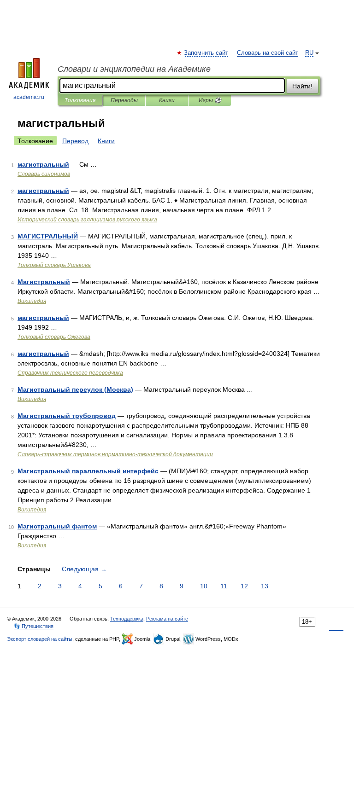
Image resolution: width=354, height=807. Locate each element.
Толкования (80, 100)
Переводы (124, 100)
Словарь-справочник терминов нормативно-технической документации (115, 454)
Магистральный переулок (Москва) (75, 389)
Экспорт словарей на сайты (39, 639)
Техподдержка (126, 618)
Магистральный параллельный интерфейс (88, 471)
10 (203, 586)
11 (223, 586)
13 (264, 586)
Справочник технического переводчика (70, 373)
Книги (167, 100)
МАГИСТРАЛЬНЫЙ (48, 236)
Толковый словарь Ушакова (54, 265)
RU (309, 53)
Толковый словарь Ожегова (54, 337)
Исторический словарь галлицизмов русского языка (87, 219)
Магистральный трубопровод (67, 415)
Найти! (302, 86)
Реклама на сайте (167, 618)
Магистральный (44, 281)
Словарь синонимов (44, 174)
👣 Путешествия (33, 626)
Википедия (32, 301)
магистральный (43, 164)
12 (244, 586)
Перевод (75, 141)
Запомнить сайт (206, 53)
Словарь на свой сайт (267, 53)
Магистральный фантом (57, 526)
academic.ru (28, 97)
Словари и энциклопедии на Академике (134, 69)
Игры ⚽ (210, 100)
